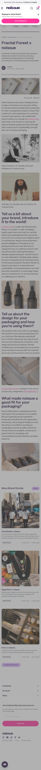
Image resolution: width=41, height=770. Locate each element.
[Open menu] (2, 8)
